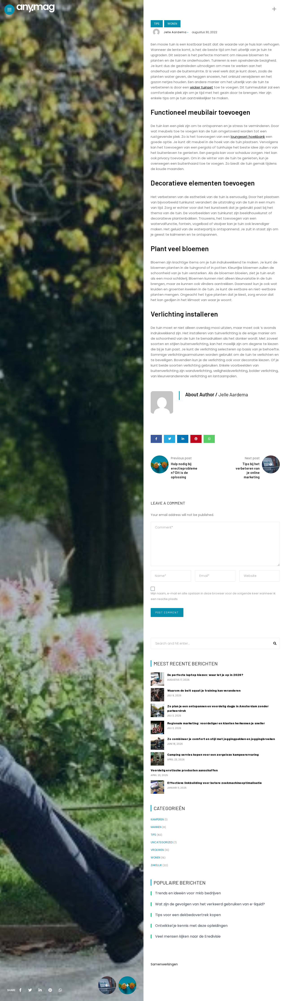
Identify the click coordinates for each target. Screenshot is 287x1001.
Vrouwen (157, 850)
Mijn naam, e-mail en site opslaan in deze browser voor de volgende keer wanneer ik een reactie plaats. (213, 596)
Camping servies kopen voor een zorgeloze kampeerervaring (213, 754)
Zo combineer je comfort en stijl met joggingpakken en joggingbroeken (221, 739)
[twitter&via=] (30, 990)
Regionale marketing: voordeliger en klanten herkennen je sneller (216, 723)
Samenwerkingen (164, 964)
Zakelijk (156, 865)
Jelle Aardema (175, 32)
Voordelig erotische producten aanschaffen (184, 770)
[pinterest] (50, 990)
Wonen (172, 24)
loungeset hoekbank (248, 136)
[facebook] (20, 990)
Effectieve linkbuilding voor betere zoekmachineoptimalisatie (214, 783)
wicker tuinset (201, 87)
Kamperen (157, 819)
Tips (156, 24)
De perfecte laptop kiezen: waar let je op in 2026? (205, 675)
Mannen (156, 827)
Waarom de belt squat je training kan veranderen (204, 690)
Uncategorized (162, 842)
